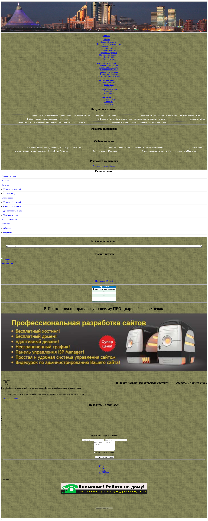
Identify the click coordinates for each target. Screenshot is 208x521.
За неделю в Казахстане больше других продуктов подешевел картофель (171, 115)
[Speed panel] (104, 414)
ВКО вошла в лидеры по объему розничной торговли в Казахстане (138, 122)
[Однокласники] (104, 427)
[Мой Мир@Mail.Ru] (104, 429)
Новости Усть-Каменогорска (109, 44)
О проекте (109, 104)
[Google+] (104, 416)
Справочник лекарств (109, 72)
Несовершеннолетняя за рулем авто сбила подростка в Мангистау (169, 151)
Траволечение (109, 59)
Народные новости (109, 46)
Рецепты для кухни (109, 89)
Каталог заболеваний (109, 70)
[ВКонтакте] (104, 420)
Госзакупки (109, 85)
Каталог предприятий (109, 65)
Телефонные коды (10, 215)
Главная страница (9, 176)
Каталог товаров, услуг (108, 68)
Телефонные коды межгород (108, 76)
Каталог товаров (10, 193)
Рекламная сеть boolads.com (104, 166)
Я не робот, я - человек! (106, 453)
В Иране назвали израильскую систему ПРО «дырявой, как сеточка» (55, 148)
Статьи (109, 87)
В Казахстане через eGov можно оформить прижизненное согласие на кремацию (131, 119)
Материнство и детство (108, 55)
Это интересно (109, 93)
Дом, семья (108, 48)
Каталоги (5, 185)
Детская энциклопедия (108, 74)
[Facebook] (104, 423)
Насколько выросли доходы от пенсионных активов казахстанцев (135, 148)
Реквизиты (108, 102)
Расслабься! (109, 57)
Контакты (6, 224)
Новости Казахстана (109, 42)
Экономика (109, 91)
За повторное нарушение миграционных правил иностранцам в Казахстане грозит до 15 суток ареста (74, 115)
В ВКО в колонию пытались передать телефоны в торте (50, 119)
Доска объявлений (9, 219)
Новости (5, 181)
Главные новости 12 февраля (105, 151)
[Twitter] (104, 425)
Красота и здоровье (109, 53)
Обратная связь (109, 100)
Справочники (7, 198)
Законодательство (109, 51)
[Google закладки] (104, 418)
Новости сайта (109, 82)
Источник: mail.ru (10, 398)
